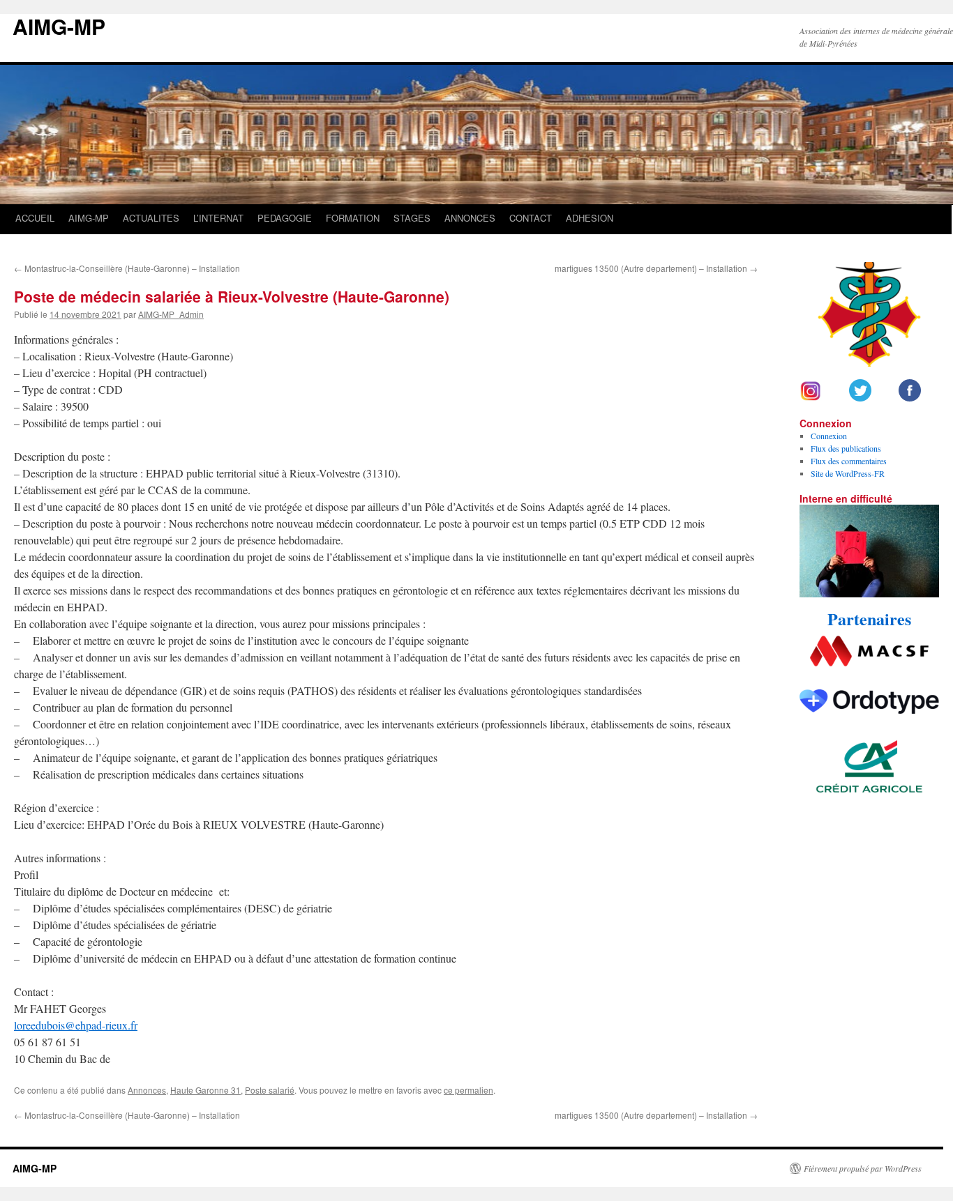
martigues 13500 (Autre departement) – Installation (656, 268)
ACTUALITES (151, 217)
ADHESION (589, 217)
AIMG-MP (59, 26)
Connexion (829, 435)
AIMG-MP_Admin (171, 314)
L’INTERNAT (218, 217)
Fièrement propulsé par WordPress (863, 1168)
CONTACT (530, 217)
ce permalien (468, 1090)
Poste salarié (269, 1090)
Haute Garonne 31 (205, 1090)
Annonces (147, 1090)
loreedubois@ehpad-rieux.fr (75, 1025)
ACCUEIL (34, 217)
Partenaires (869, 618)
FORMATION (353, 217)
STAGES (411, 217)
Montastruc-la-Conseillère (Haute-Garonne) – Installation (127, 268)
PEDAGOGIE (284, 217)
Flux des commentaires (849, 460)
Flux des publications (846, 448)
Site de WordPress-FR (848, 473)
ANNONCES (469, 217)
